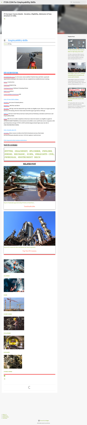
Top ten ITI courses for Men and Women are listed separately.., (20, 247)
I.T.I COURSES (7, 275)
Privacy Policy (6, 416)
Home (5, 44)
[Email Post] (4, 376)
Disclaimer (5, 418)
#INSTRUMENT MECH (29, 157)
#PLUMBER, (35, 151)
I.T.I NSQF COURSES (8, 371)
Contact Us (5, 415)
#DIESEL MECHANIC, (14, 154)
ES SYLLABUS (7, 352)
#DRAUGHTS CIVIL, (44, 154)
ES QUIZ (5, 295)
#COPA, (30, 154)
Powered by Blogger (44, 420)
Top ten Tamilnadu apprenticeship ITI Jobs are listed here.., (19, 202)
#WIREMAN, (10, 157)
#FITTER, (8, 151)
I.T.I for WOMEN (7, 333)
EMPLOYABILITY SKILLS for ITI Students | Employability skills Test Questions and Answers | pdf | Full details (76, 75)
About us (5, 414)
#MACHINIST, (21, 151)
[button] (4, 19)
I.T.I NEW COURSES (8, 314)
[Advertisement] (29, 30)
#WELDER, (47, 151)
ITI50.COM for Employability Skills (20, 2)
